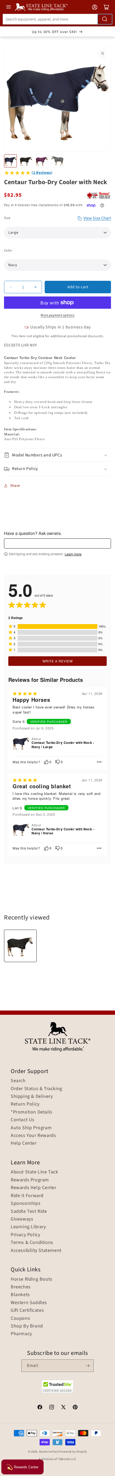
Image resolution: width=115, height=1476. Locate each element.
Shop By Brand (27, 1326)
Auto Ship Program (31, 1128)
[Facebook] (40, 1408)
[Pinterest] (75, 1408)
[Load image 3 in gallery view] (41, 160)
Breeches (21, 1287)
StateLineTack (49, 1452)
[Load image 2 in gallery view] (26, 160)
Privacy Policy (25, 1235)
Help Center (24, 1143)
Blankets (20, 1295)
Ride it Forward (27, 1196)
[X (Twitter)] (63, 1408)
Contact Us (22, 1120)
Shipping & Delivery (32, 1096)
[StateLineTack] (41, 7)
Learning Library (28, 1227)
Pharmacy (21, 1334)
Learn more (73, 554)
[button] (57, 455)
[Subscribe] (87, 1365)
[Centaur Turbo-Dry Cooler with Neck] (20, 946)
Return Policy (25, 1104)
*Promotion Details (31, 1112)
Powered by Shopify (73, 1452)
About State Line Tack (34, 1172)
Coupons (20, 1318)
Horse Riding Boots (31, 1279)
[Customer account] (95, 7)
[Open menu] (8, 7)
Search (18, 1081)
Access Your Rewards (33, 1135)
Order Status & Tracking (36, 1089)
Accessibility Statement (36, 1250)
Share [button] (15, 485)
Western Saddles (29, 1303)
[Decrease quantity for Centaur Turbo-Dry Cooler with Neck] (11, 287)
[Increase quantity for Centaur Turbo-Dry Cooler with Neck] (35, 287)
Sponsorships (25, 1203)
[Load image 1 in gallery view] (10, 160)
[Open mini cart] (106, 7)
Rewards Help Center (33, 1188)
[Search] (105, 19)
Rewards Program (30, 1180)
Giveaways (22, 1219)
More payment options (57, 315)
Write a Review (58, 661)
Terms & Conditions (32, 1242)
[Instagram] (51, 1408)
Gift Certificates (27, 1310)
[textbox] (57, 543)
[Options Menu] (99, 762)
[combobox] (57, 19)
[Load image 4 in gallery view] (57, 160)
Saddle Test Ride (29, 1211)
